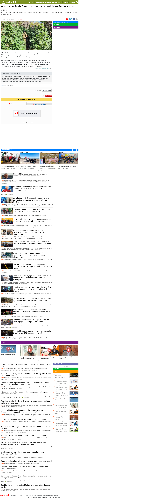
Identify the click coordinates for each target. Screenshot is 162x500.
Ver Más (66, 366)
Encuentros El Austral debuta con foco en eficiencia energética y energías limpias (62, 382)
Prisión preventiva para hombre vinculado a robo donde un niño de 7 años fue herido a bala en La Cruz (26, 384)
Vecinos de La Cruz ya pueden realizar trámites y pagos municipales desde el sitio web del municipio (32, 278)
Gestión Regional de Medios (18, 495)
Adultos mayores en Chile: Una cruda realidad (60, 417)
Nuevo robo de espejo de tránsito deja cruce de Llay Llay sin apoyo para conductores (26, 374)
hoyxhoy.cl (57, 497)
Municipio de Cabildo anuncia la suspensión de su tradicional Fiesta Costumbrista (24, 468)
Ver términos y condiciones (26, 122)
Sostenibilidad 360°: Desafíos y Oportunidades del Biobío (61, 376)
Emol (29, 497)
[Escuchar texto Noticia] (50, 68)
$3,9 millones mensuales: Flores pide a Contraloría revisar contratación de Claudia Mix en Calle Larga (23, 444)
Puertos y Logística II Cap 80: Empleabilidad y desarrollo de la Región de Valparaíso (61, 424)
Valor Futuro (34, 497)
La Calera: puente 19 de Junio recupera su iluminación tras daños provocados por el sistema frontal (32, 266)
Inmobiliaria (45, 497)
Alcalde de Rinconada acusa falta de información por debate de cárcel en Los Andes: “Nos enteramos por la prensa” (32, 189)
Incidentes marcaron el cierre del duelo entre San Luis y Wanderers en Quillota (22, 453)
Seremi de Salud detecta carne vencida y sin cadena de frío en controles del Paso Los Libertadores (30, 232)
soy (4, 183)
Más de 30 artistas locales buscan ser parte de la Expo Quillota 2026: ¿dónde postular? (32, 332)
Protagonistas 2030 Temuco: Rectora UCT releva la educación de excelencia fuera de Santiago (61, 407)
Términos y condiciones (42, 495)
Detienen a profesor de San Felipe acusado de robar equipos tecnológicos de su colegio (31, 320)
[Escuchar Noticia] (10, 15)
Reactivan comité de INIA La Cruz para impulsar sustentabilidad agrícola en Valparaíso (25, 402)
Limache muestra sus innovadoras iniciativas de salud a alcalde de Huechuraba (26, 365)
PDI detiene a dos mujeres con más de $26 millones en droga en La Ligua (26, 427)
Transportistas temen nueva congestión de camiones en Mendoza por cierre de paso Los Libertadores (30, 255)
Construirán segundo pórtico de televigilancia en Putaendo (23, 419)
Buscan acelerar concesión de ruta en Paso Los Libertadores (24, 435)
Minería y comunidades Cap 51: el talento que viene (62, 387)
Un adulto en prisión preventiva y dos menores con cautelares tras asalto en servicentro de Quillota (31, 200)
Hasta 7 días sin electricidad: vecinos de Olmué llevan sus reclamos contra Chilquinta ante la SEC (32, 243)
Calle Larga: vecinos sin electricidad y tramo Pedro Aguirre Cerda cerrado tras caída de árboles (32, 299)
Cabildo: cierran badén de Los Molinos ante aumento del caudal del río (25, 486)
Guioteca (40, 497)
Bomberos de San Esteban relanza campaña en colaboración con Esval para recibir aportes (26, 477)
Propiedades (52, 497)
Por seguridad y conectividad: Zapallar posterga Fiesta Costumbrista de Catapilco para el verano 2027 (22, 411)
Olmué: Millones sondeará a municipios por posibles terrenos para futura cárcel (30, 175)
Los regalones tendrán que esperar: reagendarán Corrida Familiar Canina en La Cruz (32, 210)
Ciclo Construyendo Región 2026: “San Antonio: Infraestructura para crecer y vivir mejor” (61, 395)
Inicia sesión (28, 81)
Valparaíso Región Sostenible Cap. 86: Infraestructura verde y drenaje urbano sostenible (61, 431)
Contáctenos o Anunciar (31, 495)
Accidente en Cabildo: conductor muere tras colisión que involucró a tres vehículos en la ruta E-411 (32, 312)
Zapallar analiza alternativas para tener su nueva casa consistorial (26, 461)
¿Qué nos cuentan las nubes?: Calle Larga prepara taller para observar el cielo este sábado (24, 393)
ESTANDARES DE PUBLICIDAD (54, 495)
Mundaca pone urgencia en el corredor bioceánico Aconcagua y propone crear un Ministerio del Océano (32, 289)
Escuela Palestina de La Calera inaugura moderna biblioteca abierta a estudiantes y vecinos (32, 220)
